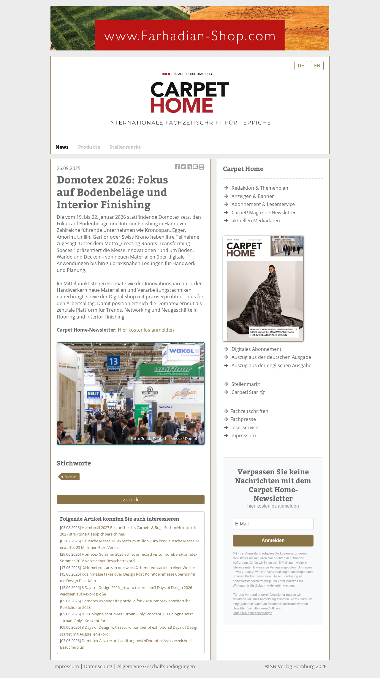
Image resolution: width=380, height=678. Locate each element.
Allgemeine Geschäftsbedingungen (156, 666)
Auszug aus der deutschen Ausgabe (271, 357)
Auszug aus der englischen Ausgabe (271, 365)
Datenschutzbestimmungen (252, 613)
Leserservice (244, 427)
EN (317, 65)
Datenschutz (98, 666)
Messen (70, 476)
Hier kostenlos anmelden (146, 330)
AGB (271, 608)
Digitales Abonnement (256, 349)
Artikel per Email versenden (196, 170)
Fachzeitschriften (249, 411)
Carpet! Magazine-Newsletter (264, 212)
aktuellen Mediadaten (256, 220)
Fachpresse (243, 419)
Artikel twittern (184, 170)
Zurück (130, 499)
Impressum (243, 435)
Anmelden (273, 540)
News (62, 147)
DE (301, 65)
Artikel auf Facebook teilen (178, 170)
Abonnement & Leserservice (263, 204)
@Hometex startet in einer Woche (138, 567)
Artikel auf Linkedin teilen (190, 170)
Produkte (89, 147)
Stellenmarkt (125, 147)
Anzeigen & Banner (253, 196)
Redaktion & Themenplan (260, 188)
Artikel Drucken (202, 170)
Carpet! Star (245, 392)
